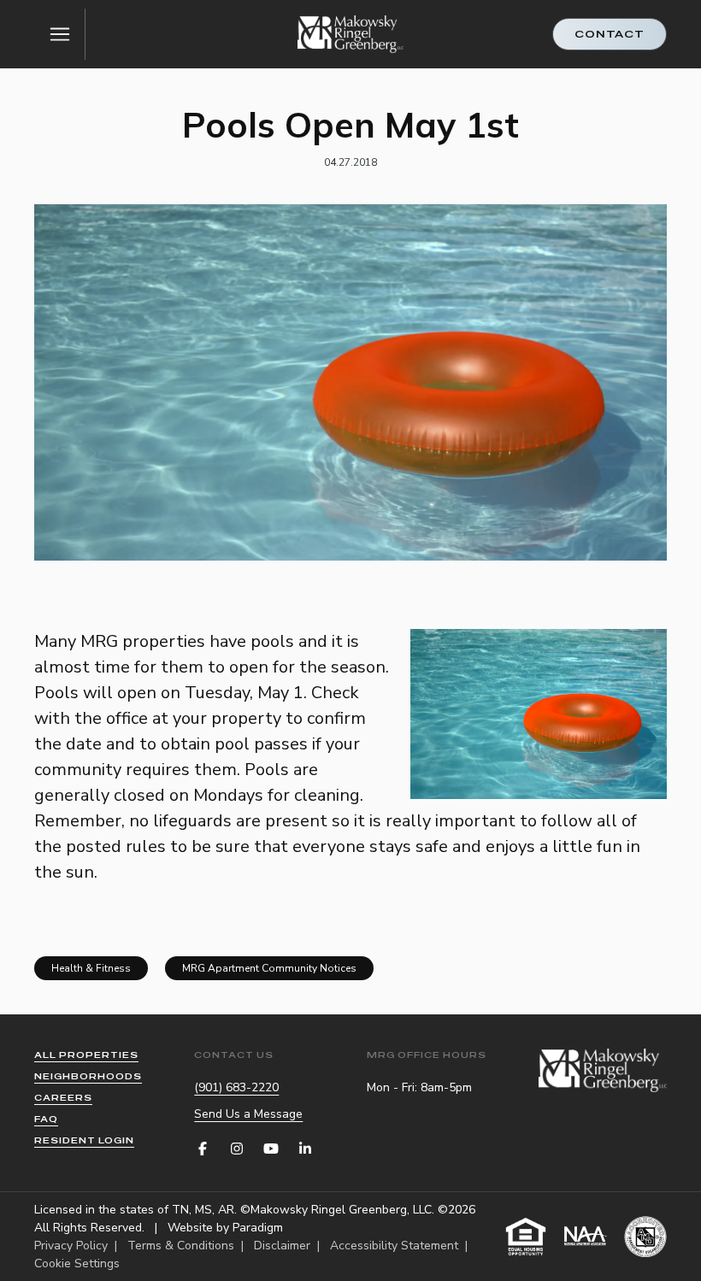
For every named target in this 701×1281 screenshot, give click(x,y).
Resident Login (84, 1140)
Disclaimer (282, 1245)
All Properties (86, 1055)
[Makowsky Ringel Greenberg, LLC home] (350, 33)
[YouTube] (271, 1148)
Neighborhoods (88, 1076)
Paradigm (258, 1227)
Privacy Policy (71, 1245)
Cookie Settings (77, 1263)
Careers (63, 1097)
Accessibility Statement (394, 1245)
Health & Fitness (91, 968)
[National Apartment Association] (585, 1236)
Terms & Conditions (180, 1245)
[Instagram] (236, 1148)
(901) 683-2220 (236, 1087)
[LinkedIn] (305, 1148)
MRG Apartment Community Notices (269, 968)
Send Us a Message (248, 1114)
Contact (609, 34)
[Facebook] (202, 1148)
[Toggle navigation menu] (59, 34)
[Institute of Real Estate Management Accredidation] (645, 1236)
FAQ (46, 1119)
